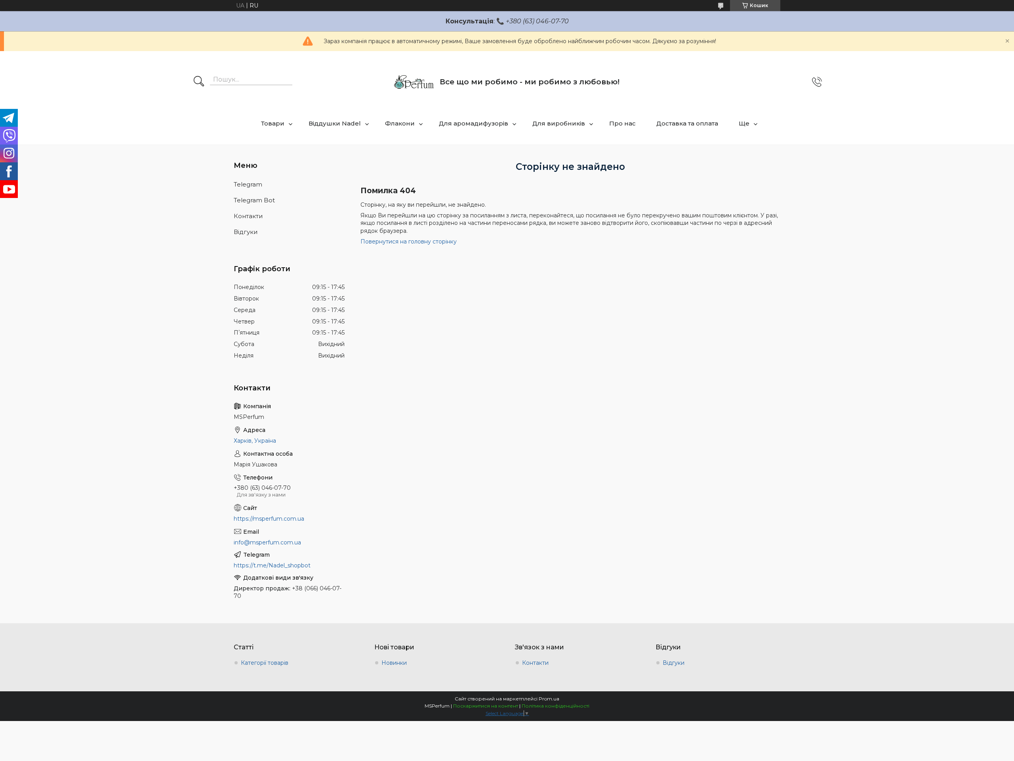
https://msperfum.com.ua (269, 518)
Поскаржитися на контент (485, 706)
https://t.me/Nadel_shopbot (272, 565)
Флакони (400, 123)
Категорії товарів (264, 662)
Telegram (248, 184)
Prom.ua (549, 699)
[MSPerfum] (414, 82)
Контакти (248, 216)
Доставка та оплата (687, 123)
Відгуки (245, 232)
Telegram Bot (254, 200)
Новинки (394, 662)
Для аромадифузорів (473, 123)
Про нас (622, 123)
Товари (272, 123)
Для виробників (558, 123)
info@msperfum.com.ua (267, 542)
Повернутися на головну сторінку (408, 241)
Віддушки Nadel (335, 123)
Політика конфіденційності (555, 706)
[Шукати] (199, 81)
